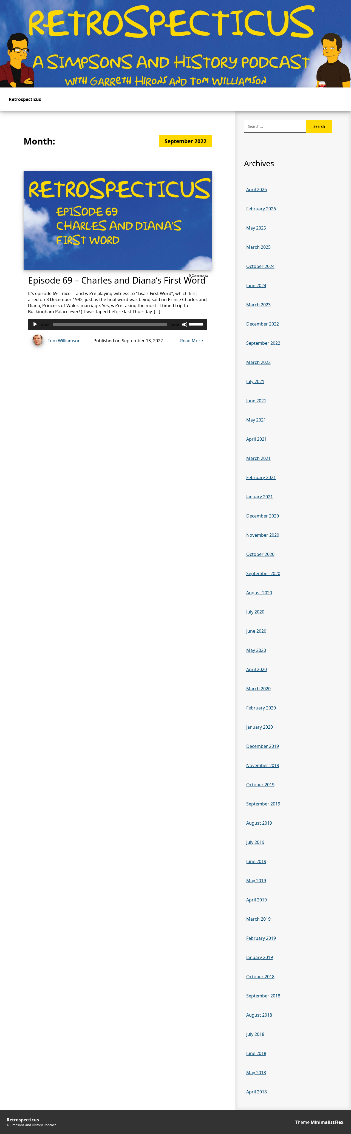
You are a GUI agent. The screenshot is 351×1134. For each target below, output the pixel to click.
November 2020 (262, 535)
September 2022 (263, 343)
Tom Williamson (64, 341)
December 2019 (262, 746)
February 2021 (261, 477)
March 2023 (258, 305)
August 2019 (259, 823)
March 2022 (258, 362)
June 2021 (256, 401)
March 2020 (258, 689)
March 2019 (258, 919)
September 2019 (263, 804)
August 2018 (259, 1015)
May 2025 (256, 228)
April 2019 (256, 900)
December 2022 (262, 324)
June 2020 (256, 631)
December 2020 (262, 516)
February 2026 (261, 209)
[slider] (197, 324)
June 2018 (256, 1053)
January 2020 (259, 727)
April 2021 (256, 439)
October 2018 (260, 977)
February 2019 (261, 938)
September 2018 (263, 996)
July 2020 (255, 612)
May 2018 (256, 1073)
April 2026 (256, 189)
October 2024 (260, 266)
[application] (117, 324)
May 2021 (256, 420)
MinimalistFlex (327, 1122)
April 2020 (256, 669)
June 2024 (256, 285)
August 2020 (259, 593)
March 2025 (258, 247)
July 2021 (255, 381)
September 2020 (263, 573)
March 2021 (258, 458)
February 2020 (261, 708)
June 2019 (256, 861)
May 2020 (256, 650)
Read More (191, 341)
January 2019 (259, 957)
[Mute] (185, 324)
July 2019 (255, 842)
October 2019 (260, 785)
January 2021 (259, 497)
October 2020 (260, 554)
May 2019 (256, 881)
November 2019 (262, 765)
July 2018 (255, 1034)
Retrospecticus (25, 99)
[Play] (35, 324)
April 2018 (256, 1092)
